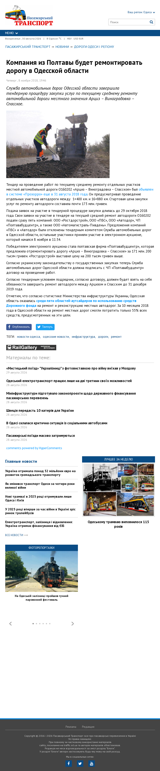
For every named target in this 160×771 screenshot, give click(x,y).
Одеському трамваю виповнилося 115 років (118, 524)
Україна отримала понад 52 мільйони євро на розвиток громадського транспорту (40, 473)
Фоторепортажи (41, 548)
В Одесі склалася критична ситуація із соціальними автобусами (56, 423)
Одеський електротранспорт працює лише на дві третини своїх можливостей (69, 380)
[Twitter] (80, 763)
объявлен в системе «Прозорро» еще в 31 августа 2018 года (79, 191)
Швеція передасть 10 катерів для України (40, 410)
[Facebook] (68, 763)
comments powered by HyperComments (34, 448)
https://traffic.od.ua (39, 15)
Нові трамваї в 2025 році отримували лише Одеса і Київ (38, 498)
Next (73, 624)
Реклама (71, 727)
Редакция (88, 727)
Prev (10, 624)
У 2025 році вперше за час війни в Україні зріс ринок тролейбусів (40, 511)
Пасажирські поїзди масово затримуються (40, 435)
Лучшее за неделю (118, 459)
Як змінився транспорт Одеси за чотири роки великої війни (40, 485)
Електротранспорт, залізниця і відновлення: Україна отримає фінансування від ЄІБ (39, 524)
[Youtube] (91, 763)
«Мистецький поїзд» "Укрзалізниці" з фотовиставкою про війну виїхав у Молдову (71, 368)
